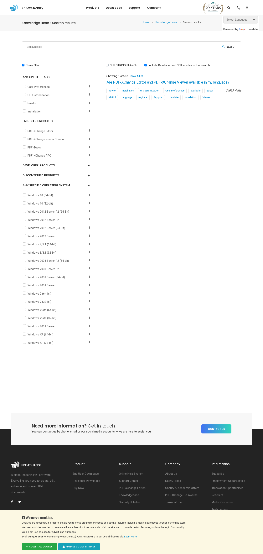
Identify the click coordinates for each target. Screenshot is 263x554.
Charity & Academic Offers (182, 488)
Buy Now (78, 488)
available (195, 90)
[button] (54, 77)
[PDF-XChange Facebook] (14, 502)
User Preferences (39, 87)
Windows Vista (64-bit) (42, 310)
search (231, 47)
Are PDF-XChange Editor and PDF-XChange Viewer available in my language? (167, 82)
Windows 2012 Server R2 (43, 220)
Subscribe (218, 473)
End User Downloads (86, 473)
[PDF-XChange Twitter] (21, 502)
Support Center (128, 481)
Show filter (32, 65)
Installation (34, 111)
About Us (171, 473)
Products (92, 8)
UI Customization (38, 95)
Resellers (217, 495)
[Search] (228, 8)
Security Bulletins (130, 502)
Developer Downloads (86, 481)
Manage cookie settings (80, 546)
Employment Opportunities (228, 481)
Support (134, 8)
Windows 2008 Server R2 (43, 269)
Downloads (114, 8)
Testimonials (220, 509)
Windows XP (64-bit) (40, 334)
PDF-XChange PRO (39, 155)
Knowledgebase (129, 495)
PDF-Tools (34, 147)
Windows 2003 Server (41, 326)
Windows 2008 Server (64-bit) (46, 277)
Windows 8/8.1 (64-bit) (42, 244)
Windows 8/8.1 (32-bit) (42, 252)
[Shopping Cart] (238, 8)
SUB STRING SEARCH (123, 65)
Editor (210, 90)
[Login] (247, 7)
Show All (135, 76)
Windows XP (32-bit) (40, 342)
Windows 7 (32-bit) (39, 301)
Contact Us (216, 429)
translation (190, 97)
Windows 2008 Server (41, 285)
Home (146, 22)
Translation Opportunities (227, 488)
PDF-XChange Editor (40, 131)
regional (142, 97)
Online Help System (131, 473)
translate (173, 97)
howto (32, 103)
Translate (252, 29)
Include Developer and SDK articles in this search (179, 65)
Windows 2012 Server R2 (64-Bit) (48, 211)
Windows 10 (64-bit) (40, 195)
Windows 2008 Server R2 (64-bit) (48, 260)
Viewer (206, 97)
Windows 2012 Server (41, 236)
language (127, 97)
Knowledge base (167, 22)
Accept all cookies (40, 546)
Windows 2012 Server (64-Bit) (46, 228)
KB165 (112, 97)
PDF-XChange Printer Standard (47, 139)
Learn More (130, 536)
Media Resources (223, 502)
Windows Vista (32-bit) (42, 318)
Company (154, 8)
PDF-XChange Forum (132, 488)
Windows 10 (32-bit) (40, 203)
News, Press (173, 481)
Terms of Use (174, 502)
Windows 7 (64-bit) (39, 293)
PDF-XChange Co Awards (181, 495)
